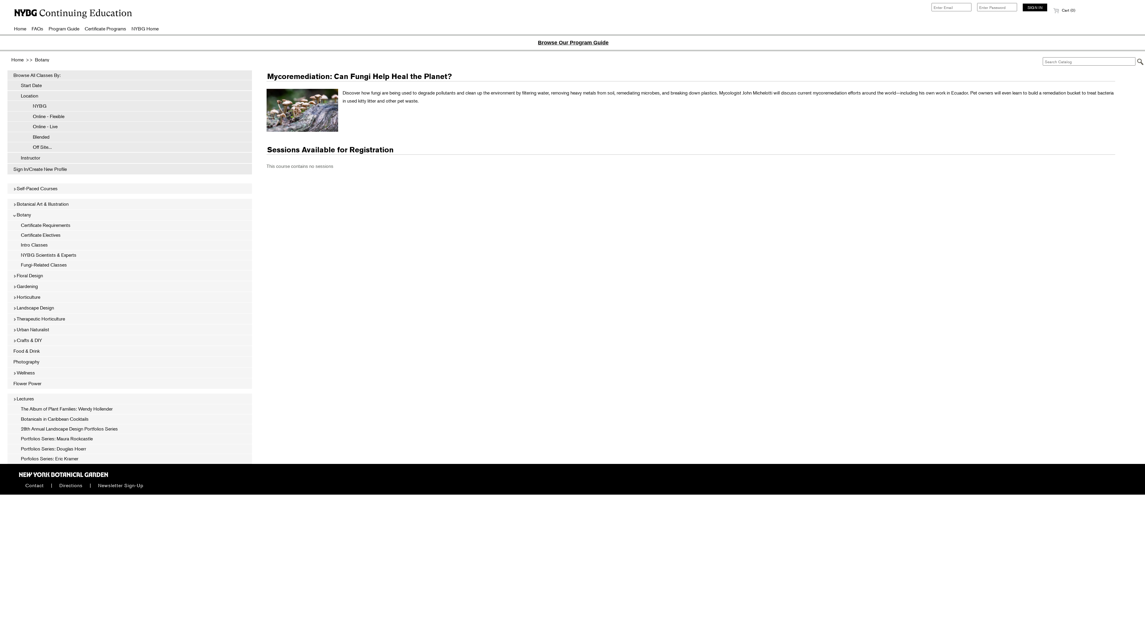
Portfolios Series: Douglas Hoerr (53, 449)
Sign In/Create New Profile (40, 169)
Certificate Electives (41, 235)
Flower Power (27, 383)
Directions (71, 485)
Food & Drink (26, 351)
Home (20, 29)
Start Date (31, 85)
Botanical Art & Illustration (42, 204)
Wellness (25, 373)
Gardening (27, 286)
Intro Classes (34, 245)
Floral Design (29, 275)
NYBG (37, 106)
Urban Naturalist (32, 329)
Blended (38, 137)
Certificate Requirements (45, 225)
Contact (34, 485)
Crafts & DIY (29, 340)
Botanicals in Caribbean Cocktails (55, 419)
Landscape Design (35, 308)
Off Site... (39, 147)
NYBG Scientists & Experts (48, 255)
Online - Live (42, 126)
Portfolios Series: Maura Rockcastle (57, 439)
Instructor (30, 158)
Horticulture (28, 297)
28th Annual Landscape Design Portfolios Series (69, 429)
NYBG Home (145, 29)
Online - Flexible (45, 116)
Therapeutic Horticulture (40, 319)
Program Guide (64, 29)
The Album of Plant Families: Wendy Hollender (67, 409)
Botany (42, 60)
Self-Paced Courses (37, 188)
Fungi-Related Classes (44, 265)
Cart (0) (1068, 10)
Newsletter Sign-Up (120, 485)
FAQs (37, 29)
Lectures (25, 399)
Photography (26, 362)
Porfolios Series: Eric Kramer (49, 459)
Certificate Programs (105, 29)
